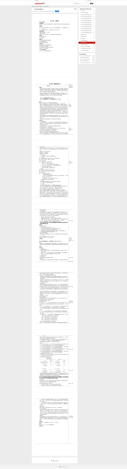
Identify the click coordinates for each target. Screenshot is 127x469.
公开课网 (33, 6)
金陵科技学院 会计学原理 (38, 6)
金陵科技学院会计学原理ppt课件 (49, 11)
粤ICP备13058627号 (65, 466)
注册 (90, 0)
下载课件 (57, 11)
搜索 (91, 3)
